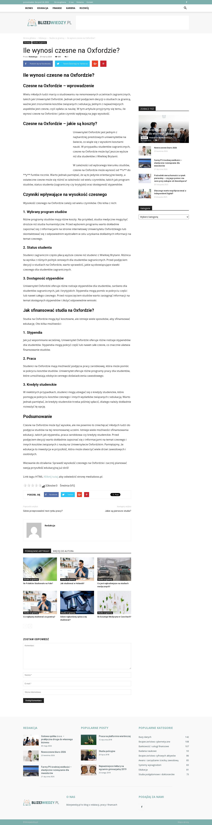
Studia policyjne (107, 751)
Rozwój (84, 8)
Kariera (70, 8)
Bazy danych (145, 736)
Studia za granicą (39, 42)
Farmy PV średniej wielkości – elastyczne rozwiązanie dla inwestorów (168, 163)
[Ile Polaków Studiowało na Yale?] (40, 569)
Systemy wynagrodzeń (150, 764)
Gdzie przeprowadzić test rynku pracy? (43, 511)
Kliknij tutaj (51, 476)
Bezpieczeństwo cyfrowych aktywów (157, 755)
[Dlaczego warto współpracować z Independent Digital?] (145, 193)
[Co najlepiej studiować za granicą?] (40, 602)
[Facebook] (186, 2)
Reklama (80, 2)
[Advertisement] (132, 23)
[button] (185, 8)
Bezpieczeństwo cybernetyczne (154, 741)
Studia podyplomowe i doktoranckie (157, 774)
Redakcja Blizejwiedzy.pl (160, 137)
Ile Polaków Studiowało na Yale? (38, 583)
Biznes (29, 8)
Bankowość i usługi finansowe (154, 746)
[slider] (32, 485)
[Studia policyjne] (88, 755)
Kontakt (90, 2)
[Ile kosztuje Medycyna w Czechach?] (114, 602)
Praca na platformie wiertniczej (115, 736)
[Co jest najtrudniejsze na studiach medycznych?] (114, 569)
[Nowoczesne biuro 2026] (145, 150)
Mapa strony (183, 822)
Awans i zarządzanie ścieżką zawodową (158, 760)
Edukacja (42, 8)
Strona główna (60, 2)
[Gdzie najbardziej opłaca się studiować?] (77, 602)
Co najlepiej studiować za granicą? (39, 617)
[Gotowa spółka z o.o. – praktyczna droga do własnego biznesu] (31, 740)
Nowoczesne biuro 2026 (165, 148)
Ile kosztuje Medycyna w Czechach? (114, 617)
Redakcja (33, 56)
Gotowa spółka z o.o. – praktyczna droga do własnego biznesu (57, 739)
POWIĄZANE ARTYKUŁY (37, 551)
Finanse (57, 8)
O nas (71, 2)
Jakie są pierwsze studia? (118, 511)
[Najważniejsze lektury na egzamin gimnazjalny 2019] (88, 770)
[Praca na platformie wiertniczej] (88, 740)
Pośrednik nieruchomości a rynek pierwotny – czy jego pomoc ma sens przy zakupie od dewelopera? (170, 178)
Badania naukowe (148, 750)
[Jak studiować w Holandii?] (77, 569)
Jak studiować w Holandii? (72, 583)
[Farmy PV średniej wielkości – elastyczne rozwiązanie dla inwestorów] (145, 163)
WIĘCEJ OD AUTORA (63, 551)
